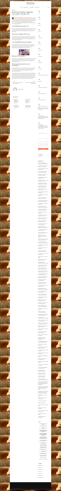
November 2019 (40, 477)
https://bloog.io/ (40, 116)
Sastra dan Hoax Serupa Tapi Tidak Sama (43, 405)
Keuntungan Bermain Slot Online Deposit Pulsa (42, 248)
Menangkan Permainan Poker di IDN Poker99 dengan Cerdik (43, 181)
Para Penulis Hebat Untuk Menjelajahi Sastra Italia (41, 371)
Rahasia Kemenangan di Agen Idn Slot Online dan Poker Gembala (43, 201)
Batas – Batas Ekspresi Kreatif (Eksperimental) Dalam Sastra (42, 306)
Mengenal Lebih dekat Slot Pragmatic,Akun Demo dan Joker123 (43, 227)
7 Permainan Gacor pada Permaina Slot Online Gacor (43, 245)
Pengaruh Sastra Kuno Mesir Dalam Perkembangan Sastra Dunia (43, 323)
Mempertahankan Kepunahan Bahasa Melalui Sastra (42, 332)
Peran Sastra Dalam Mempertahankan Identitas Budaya (43, 318)
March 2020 (40, 473)
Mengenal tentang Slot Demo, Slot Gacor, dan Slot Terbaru (43, 233)
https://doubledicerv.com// (42, 125)
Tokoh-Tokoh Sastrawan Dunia (42, 400)
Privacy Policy (37, 7)
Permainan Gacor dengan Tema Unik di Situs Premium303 (18, 83)
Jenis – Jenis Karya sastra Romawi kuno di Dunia (43, 365)
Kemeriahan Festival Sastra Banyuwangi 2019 (42, 417)
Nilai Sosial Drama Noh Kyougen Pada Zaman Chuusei (42, 260)
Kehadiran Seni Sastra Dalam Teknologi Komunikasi (42, 280)
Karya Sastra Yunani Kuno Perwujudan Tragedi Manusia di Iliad (43, 379)
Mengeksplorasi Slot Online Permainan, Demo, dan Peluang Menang (42, 236)
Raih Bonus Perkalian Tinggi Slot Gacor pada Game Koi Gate (23, 17)
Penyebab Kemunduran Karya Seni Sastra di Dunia (43, 353)
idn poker (39, 19)
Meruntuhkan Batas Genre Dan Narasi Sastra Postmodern (42, 283)
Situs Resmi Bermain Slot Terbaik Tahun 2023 (42, 212)
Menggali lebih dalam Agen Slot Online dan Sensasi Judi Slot (42, 186)
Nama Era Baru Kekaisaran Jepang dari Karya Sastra (43, 411)
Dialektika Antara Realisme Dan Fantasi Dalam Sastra (42, 300)
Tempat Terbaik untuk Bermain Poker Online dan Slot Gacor (42, 198)
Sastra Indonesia (31, 7)
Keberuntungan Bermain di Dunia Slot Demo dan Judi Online (42, 210)
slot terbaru (34, 29)
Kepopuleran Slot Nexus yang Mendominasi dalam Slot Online (42, 207)
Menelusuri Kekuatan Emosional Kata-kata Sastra (42, 297)
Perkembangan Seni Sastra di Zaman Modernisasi (42, 359)
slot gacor (39, 31)
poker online (40, 50)
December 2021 (40, 469)
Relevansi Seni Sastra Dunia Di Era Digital (43, 257)
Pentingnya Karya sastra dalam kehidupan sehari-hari (42, 347)
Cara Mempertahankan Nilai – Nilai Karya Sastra (43, 350)
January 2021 (40, 471)
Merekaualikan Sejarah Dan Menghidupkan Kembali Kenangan (43, 289)
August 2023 (40, 467)
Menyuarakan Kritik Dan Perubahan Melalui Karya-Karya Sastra (43, 271)
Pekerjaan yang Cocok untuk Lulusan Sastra (42, 408)
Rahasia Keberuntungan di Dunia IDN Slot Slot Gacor (42, 189)
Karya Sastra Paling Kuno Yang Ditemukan (42, 395)
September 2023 (40, 465)
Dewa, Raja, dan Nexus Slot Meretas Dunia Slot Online (31, 83)
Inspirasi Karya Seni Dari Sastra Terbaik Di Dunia (42, 398)
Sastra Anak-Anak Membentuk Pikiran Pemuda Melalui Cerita (42, 294)
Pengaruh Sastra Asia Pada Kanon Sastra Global (43, 335)
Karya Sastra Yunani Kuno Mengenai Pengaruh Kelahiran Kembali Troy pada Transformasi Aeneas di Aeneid (43, 388)
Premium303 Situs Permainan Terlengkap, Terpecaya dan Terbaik (43, 242)
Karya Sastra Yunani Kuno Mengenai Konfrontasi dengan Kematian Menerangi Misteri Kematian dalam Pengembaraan (43, 383)
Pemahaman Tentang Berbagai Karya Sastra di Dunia (42, 368)
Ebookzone (30, 3)
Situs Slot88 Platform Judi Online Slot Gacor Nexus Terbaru (42, 215)
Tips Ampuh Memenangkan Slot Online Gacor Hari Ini (42, 230)
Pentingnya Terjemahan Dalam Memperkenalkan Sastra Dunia (42, 268)
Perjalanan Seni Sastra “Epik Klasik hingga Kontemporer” (43, 326)
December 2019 (40, 475)
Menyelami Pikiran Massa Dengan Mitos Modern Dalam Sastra (43, 277)
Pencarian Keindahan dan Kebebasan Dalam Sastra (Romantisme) (42, 338)
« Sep (39, 150)
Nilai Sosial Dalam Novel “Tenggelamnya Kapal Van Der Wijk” (43, 263)
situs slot (39, 25)
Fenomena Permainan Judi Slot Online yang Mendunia (42, 224)
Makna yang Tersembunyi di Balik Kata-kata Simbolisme (43, 320)
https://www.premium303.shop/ (42, 87)
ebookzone (39, 156)
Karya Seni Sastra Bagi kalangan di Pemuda (43, 356)
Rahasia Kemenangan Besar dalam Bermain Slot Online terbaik (43, 239)
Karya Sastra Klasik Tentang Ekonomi (42, 414)
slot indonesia (40, 56)
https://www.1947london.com (42, 99)
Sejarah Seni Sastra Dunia (41, 402)
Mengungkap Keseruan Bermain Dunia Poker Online (42, 178)
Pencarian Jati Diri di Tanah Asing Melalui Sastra (42, 329)
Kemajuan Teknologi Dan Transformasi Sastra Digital (42, 312)
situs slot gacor (40, 37)
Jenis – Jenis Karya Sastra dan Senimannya (42, 345)
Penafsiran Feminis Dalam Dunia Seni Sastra (42, 309)
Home (21, 7)
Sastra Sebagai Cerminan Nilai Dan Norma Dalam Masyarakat (43, 274)
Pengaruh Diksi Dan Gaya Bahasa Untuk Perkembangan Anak (42, 265)
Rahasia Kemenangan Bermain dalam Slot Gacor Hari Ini (42, 221)
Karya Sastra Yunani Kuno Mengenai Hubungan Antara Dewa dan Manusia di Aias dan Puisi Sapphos (43, 392)
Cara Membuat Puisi (25, 7)
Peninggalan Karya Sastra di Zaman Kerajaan (43, 362)
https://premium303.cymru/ (42, 93)
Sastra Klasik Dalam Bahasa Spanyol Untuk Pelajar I (42, 373)
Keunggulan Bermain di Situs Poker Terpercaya (43, 195)
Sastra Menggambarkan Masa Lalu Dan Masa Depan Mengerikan (43, 342)
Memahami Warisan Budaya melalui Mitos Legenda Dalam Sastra (43, 315)
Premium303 (13, 22)
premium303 (40, 62)
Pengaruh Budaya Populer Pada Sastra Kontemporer (42, 292)
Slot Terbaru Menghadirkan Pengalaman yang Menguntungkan (16, 101)
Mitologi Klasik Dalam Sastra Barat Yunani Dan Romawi (43, 286)
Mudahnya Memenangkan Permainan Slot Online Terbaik (42, 251)
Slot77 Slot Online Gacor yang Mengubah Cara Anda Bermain (27, 101)
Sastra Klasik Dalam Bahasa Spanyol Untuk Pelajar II (42, 376)
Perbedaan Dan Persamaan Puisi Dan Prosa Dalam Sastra (42, 303)
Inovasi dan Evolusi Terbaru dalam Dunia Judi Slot (43, 204)
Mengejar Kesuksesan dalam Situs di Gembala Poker (43, 192)
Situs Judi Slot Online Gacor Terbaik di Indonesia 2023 (43, 254)
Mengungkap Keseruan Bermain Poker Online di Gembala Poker (42, 183)
